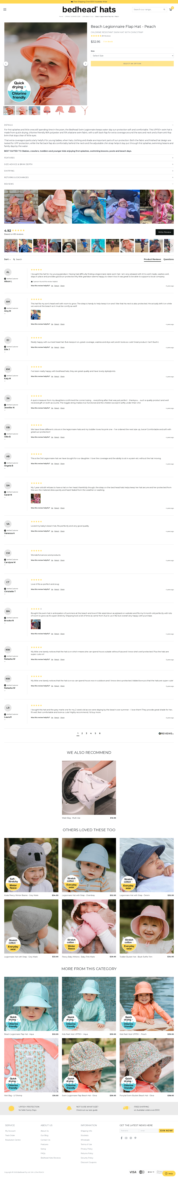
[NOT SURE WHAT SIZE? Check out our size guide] (69, 1108)
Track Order (10, 1135)
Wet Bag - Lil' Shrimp (13, 1096)
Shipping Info (86, 1131)
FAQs (43, 1153)
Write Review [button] (164, 232)
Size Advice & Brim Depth (18, 164)
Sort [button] (6, 259)
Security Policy (87, 1158)
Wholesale (85, 1140)
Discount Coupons (88, 1162)
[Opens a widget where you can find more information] (169, 1174)
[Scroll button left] (5, 207)
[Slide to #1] (9, 110)
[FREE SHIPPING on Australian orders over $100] (126, 1108)
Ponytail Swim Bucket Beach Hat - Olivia (137, 1096)
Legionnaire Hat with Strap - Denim (135, 895)
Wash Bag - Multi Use (71, 818)
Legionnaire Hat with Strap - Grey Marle (21, 957)
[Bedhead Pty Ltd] (89, 9)
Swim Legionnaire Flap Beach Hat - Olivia (79, 1096)
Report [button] (56, 286)
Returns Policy (87, 1153)
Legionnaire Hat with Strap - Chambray (78, 895)
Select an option (132, 64)
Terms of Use (86, 1144)
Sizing (43, 1149)
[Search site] (164, 9)
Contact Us (45, 1140)
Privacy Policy (87, 1149)
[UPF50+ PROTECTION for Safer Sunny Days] (11, 1108)
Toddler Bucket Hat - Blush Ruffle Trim (136, 957)
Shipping (9, 171)
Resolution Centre (13, 1140)
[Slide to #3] (47, 110)
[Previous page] (6, 63)
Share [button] (62, 286)
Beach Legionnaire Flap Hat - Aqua (19, 1034)
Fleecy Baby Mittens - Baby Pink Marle (78, 957)
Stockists (84, 1135)
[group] (17, 230)
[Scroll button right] (173, 207)
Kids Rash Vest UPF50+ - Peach (133, 1034)
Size (92, 51)
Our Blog (44, 1135)
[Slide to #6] (85, 110)
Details (8, 125)
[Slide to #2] (34, 110)
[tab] (152, 260)
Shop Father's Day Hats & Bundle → (89, 2)
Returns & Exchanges (16, 177)
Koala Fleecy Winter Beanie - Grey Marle (21, 895)
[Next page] (85, 63)
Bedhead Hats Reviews (51, 1158)
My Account (10, 1131)
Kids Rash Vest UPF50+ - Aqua (75, 1034)
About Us (45, 1131)
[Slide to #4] (59, 110)
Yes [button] (52, 286)
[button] (11, 245)
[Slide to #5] (72, 110)
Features (9, 158)
